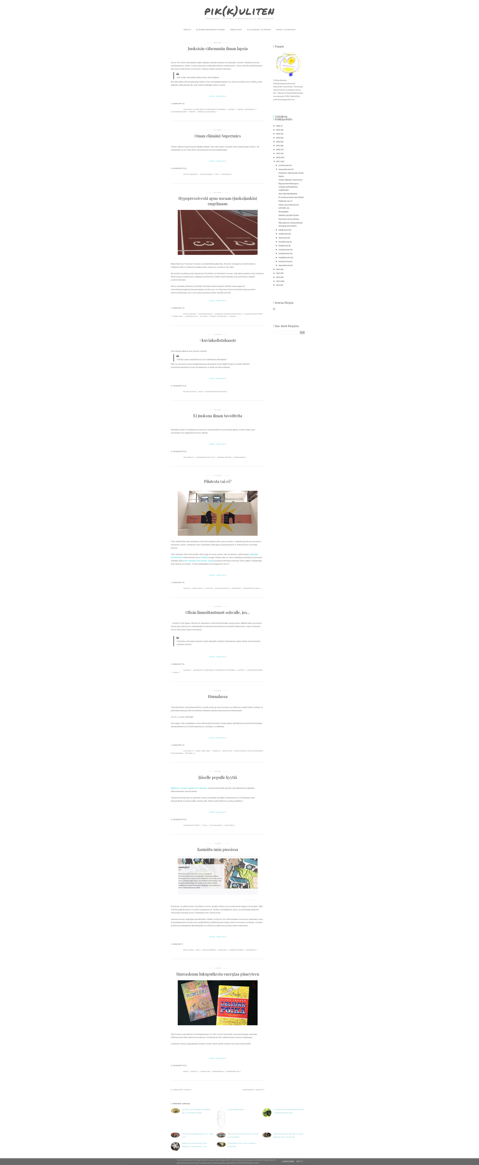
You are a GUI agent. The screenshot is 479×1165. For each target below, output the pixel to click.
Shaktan (204, 557)
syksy (176, 672)
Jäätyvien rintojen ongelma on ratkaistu (189, 788)
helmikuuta (284, 261)
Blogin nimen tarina (236, 1110)
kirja (186, 1071)
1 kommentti (177, 944)
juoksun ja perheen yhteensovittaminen (204, 109)
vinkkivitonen (236, 950)
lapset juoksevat (246, 109)
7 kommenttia (178, 583)
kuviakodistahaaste (216, 391)
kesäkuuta (283, 245)
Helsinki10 (188, 457)
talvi (204, 825)
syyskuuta (283, 234)
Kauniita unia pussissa (217, 849)
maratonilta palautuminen (248, 751)
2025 (278, 130)
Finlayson (188, 950)
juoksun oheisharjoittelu (228, 314)
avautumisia (189, 314)
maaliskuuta (284, 257)
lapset (231, 109)
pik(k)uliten (239, 10)
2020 (278, 149)
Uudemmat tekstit (182, 1090)
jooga (186, 588)
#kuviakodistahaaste (217, 340)
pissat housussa (218, 316)
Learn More (288, 1161)
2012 (278, 285)
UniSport (236, 588)
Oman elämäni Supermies (217, 135)
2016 (278, 269)
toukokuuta (284, 249)
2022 (278, 141)
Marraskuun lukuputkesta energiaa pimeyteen (217, 974)
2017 (278, 161)
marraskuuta (284, 169)
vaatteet (229, 825)
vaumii (232, 316)
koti (201, 391)
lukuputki (205, 1071)
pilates (204, 316)
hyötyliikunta (190, 174)
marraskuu (239, 457)
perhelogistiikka (207, 112)
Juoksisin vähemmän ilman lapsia (218, 48)
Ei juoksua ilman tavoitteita (217, 415)
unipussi (222, 950)
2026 (278, 126)
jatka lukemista (217, 96)
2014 (278, 277)
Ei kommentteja (178, 168)
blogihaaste (189, 391)
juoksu (187, 670)
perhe (192, 112)
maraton (227, 751)
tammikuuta (284, 265)
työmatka (226, 174)
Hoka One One (202, 751)
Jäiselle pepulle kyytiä (217, 777)
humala (216, 751)
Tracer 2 (189, 753)
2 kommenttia (178, 104)
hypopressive (205, 314)
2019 (278, 153)
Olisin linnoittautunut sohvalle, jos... (217, 612)
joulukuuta (284, 165)
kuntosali (197, 588)
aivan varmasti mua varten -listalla (198, 560)
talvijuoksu (206, 174)
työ (216, 174)
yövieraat (251, 950)
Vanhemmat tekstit (253, 1090)
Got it (300, 1161)
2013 (278, 281)
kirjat (194, 1071)
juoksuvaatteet (191, 825)
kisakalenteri (224, 457)
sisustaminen (209, 950)
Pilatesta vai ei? (218, 481)
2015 (278, 273)
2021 (278, 145)
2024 (278, 133)
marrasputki (233, 1071)
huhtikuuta (284, 253)
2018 (278, 157)
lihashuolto (191, 316)
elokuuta (283, 238)
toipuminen (176, 753)
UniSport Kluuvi (251, 588)
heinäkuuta (284, 242)
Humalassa (218, 696)
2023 (278, 137)
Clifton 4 (188, 751)
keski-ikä (177, 316)
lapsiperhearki (179, 112)
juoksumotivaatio (205, 457)
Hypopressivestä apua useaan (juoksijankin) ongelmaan (217, 200)
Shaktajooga (222, 588)
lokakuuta (283, 230)
